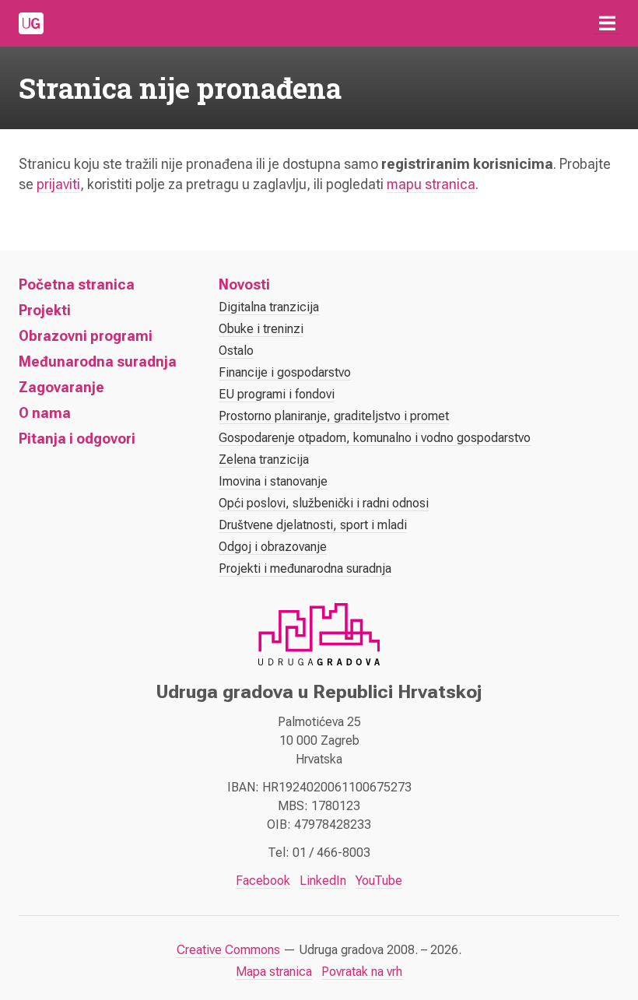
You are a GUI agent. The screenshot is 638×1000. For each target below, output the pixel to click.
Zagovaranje (61, 387)
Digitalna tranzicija (269, 307)
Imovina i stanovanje (273, 481)
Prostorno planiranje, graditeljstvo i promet (334, 416)
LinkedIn (323, 880)
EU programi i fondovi (277, 394)
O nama (45, 413)
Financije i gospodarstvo (285, 372)
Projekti (45, 310)
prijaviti (58, 184)
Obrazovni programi (85, 336)
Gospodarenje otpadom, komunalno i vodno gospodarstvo (375, 437)
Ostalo (236, 350)
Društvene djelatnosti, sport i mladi (313, 525)
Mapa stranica (274, 971)
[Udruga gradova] (31, 23)
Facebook (263, 880)
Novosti (244, 284)
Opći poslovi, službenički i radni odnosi (324, 503)
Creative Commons (228, 949)
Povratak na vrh (361, 971)
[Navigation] (606, 23)
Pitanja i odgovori (77, 438)
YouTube (379, 880)
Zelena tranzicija (264, 459)
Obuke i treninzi (261, 328)
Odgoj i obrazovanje (273, 546)
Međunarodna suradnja (98, 361)
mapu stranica (431, 184)
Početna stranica (77, 284)
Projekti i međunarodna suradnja (305, 568)
